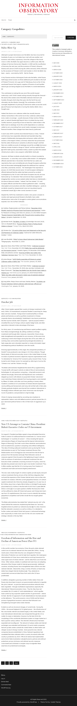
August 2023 (57, 103)
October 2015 (57, 167)
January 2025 (57, 76)
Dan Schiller (18, 51)
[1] (2, 89)
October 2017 (57, 126)
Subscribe (70, 37)
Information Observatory (38, 8)
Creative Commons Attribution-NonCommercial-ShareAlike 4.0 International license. (62, 53)
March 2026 (57, 69)
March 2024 (57, 86)
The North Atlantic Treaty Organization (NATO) (15, 44)
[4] (18, 120)
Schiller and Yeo (19, 431)
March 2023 (57, 116)
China (3, 420)
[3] (2, 107)
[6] (2, 150)
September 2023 (58, 100)
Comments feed (6, 684)
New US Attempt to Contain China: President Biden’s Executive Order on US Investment (23, 426)
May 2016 (56, 143)
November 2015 (58, 163)
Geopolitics (4, 42)
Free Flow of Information (8, 532)
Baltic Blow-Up (8, 47)
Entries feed (5, 681)
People (10, 20)
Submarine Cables (15, 42)
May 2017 (56, 130)
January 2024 (57, 89)
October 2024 (57, 79)
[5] (38, 145)
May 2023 (56, 113)
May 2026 (56, 63)
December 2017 (58, 123)
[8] (20, 165)
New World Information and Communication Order (16, 534)
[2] (23, 102)
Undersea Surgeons (38, 246)
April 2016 (56, 147)
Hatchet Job (7, 302)
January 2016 (57, 157)
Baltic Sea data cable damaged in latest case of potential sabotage (23, 275)
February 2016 (58, 153)
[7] (38, 152)
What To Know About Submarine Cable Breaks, (28, 239)
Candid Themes (56, 702)
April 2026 (56, 66)
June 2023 (56, 110)
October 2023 (57, 96)
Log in (3, 678)
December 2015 (58, 160)
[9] (15, 190)
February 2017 (58, 133)
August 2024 (57, 83)
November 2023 (58, 93)
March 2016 (57, 150)
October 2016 (57, 140)
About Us (4, 20)
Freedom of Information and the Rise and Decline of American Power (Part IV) (21, 540)
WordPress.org (5, 688)
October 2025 (57, 73)
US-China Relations (15, 298)
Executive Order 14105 (12, 420)
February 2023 (58, 120)
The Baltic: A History (19, 221)
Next (16, 663)
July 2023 (56, 106)
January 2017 (57, 136)
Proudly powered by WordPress (27, 702)
